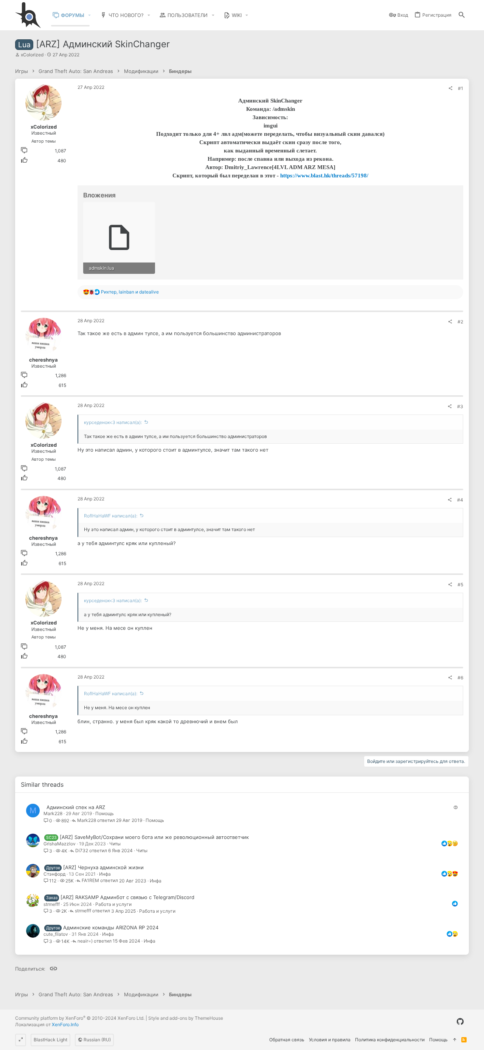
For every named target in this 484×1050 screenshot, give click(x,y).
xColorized (32, 54)
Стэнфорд (54, 874)
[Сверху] (454, 1039)
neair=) (85, 941)
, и (130, 292)
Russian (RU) (96, 1039)
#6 (460, 677)
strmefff (51, 904)
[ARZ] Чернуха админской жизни (103, 867)
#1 (460, 88)
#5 (460, 584)
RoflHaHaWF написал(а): (110, 516)
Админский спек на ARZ (76, 807)
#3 (460, 406)
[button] (89, 15)
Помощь (104, 813)
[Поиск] (462, 15)
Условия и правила (330, 1039)
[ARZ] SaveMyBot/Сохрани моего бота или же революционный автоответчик (154, 837)
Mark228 (52, 813)
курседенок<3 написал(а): (113, 422)
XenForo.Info (65, 1024)
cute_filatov (55, 934)
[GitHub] (460, 1021)
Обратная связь (286, 1039)
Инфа (105, 874)
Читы (115, 844)
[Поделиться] (450, 88)
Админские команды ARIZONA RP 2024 (110, 927)
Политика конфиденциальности (390, 1039)
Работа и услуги (113, 904)
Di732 (81, 850)
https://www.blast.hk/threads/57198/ (324, 175)
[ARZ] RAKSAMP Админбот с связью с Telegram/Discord (127, 897)
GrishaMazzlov (59, 844)
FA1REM (90, 880)
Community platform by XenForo (79, 1018)
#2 (460, 322)
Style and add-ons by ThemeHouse (185, 1018)
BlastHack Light (50, 1039)
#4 (460, 500)
